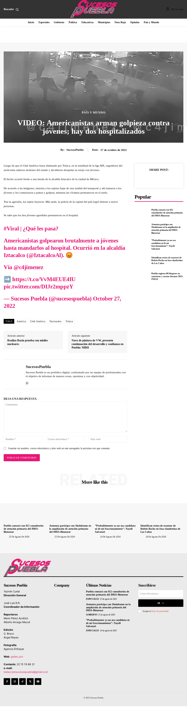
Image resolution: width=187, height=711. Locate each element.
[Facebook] (146, 178)
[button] (12, 9)
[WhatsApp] (27, 382)
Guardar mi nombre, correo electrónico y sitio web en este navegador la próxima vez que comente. (59, 448)
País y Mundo (93, 112)
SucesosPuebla (75, 149)
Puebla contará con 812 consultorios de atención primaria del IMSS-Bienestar (167, 213)
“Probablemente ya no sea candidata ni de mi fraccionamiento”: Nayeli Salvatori (163, 244)
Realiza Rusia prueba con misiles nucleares (27, 342)
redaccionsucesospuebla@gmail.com (26, 671)
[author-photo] (6, 537)
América (21, 321)
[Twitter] (154, 178)
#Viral (11, 228)
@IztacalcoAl (44, 255)
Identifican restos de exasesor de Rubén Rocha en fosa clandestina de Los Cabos (167, 260)
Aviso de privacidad (159, 611)
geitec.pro (17, 656)
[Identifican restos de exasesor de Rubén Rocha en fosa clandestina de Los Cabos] (142, 260)
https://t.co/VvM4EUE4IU (44, 279)
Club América (37, 321)
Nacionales (55, 321)
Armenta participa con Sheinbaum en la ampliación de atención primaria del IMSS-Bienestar (166, 228)
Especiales (92, 599)
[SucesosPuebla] (12, 374)
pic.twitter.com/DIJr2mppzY (38, 286)
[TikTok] (22, 681)
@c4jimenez (28, 267)
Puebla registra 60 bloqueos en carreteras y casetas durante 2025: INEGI (167, 276)
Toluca (69, 321)
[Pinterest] (163, 178)
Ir (159, 603)
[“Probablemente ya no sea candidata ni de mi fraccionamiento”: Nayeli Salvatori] (142, 244)
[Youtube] (38, 681)
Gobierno (91, 614)
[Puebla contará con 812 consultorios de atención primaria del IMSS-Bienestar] (142, 212)
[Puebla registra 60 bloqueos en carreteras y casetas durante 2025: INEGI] (142, 276)
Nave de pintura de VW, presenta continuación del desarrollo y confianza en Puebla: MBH (97, 344)
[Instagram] (14, 681)
